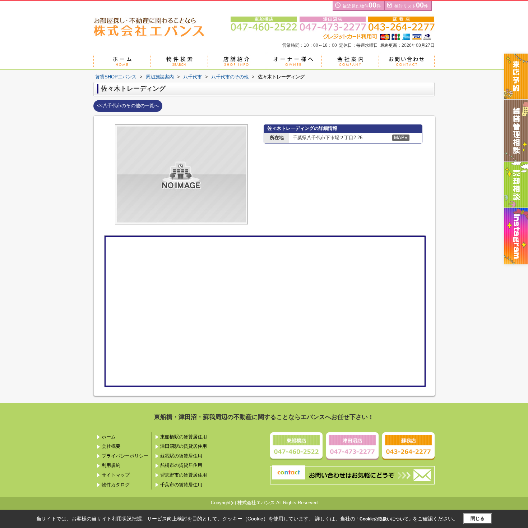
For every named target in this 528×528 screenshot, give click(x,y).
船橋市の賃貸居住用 (181, 465)
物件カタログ (116, 484)
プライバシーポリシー (125, 456)
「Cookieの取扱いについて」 (384, 519)
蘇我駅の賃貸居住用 (181, 456)
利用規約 (111, 465)
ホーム (109, 437)
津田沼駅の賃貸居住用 (183, 446)
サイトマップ (116, 475)
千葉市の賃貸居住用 (181, 484)
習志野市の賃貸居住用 (183, 475)
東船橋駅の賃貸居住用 (183, 437)
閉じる (478, 518)
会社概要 (111, 446)
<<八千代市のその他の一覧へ (128, 105)
